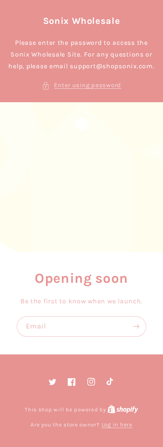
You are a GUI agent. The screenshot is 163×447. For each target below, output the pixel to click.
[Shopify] (122, 409)
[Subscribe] (136, 326)
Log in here (117, 424)
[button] (81, 85)
